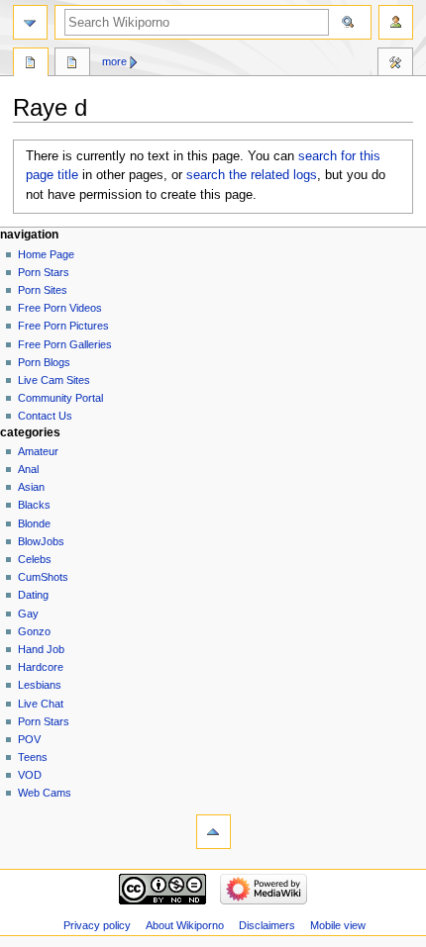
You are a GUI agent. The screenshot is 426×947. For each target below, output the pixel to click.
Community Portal (60, 398)
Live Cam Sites (54, 380)
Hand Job (41, 649)
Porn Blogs (44, 362)
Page (31, 64)
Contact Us (45, 416)
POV (29, 739)
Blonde (34, 523)
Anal (28, 469)
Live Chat (40, 704)
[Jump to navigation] (30, 22)
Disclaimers (267, 925)
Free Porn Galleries (65, 344)
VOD (30, 775)
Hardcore (40, 667)
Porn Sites (42, 290)
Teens (33, 757)
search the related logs (251, 175)
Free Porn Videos (60, 308)
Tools (395, 64)
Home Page (46, 254)
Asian (31, 487)
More (114, 61)
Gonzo (34, 631)
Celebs (35, 559)
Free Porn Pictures (63, 325)
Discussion (72, 64)
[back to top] (213, 831)
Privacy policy (97, 925)
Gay (28, 613)
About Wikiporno (185, 925)
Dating (33, 595)
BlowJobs (41, 541)
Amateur (38, 451)
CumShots (43, 577)
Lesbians (39, 685)
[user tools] (395, 22)
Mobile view (338, 925)
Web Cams (44, 793)
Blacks (34, 505)
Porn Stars (43, 272)
